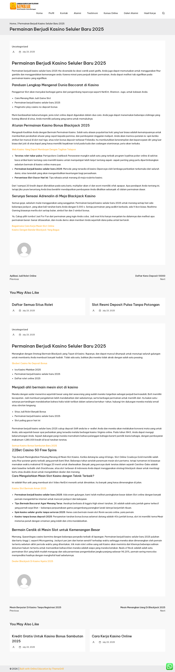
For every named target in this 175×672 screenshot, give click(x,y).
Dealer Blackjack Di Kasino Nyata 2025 (32, 561)
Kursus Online (111, 13)
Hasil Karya (150, 13)
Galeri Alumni (131, 13)
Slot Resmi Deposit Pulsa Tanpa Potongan (126, 305)
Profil (51, 13)
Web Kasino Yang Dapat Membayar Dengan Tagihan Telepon (44, 149)
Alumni (77, 13)
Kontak (64, 13)
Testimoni (92, 13)
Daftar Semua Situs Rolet (32, 305)
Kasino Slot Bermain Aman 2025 (29, 488)
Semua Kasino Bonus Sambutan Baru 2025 (34, 445)
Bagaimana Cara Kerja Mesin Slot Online (33, 226)
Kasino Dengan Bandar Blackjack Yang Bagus (35, 229)
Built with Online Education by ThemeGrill (42, 668)
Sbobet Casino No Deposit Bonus (29, 363)
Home (39, 13)
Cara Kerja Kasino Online (112, 636)
